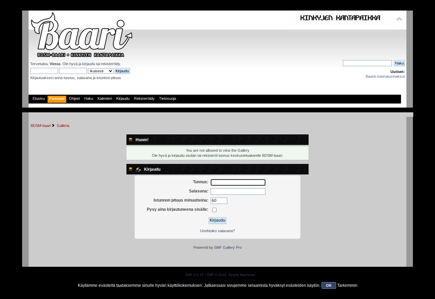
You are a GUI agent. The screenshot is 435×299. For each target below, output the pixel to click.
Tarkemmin (347, 285)
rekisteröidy (110, 64)
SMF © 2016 (216, 275)
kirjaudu (88, 64)
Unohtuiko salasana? (217, 231)
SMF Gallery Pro (228, 247)
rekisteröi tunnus (216, 155)
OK (329, 285)
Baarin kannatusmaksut (385, 76)
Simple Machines (241, 275)
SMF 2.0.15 (194, 275)
